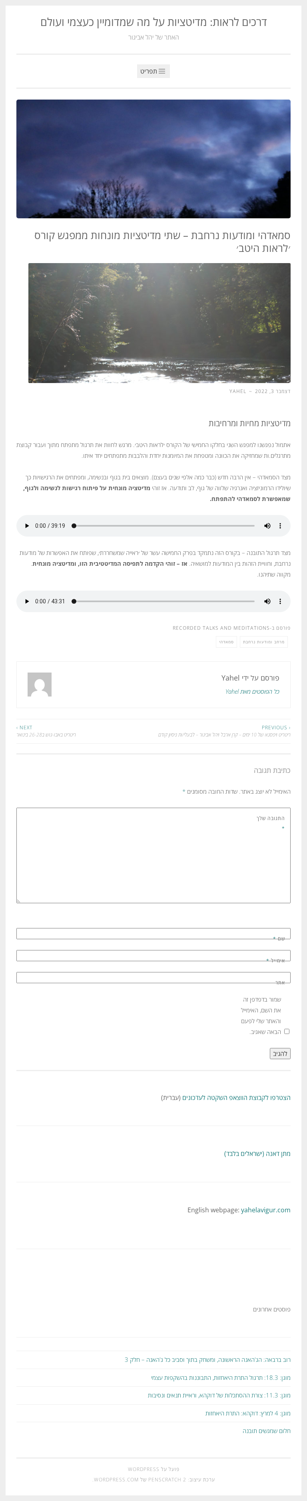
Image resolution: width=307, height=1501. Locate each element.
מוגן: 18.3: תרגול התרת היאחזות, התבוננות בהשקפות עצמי (221, 1377)
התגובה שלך (271, 823)
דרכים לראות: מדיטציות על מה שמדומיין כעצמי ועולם (153, 21)
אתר (280, 982)
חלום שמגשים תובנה (267, 1431)
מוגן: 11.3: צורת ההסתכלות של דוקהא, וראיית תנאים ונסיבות (219, 1395)
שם (279, 938)
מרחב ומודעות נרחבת (264, 642)
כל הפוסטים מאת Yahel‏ (252, 691)
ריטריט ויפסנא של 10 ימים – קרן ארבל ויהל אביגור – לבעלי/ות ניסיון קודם (224, 731)
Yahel (237, 391)
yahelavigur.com (266, 1210)
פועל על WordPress (153, 1469)
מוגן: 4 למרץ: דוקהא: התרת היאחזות (248, 1413)
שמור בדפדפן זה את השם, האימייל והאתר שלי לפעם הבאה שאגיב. (261, 1015)
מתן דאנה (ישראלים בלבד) (257, 1153)
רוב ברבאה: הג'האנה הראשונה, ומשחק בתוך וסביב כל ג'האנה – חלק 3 (208, 1359)
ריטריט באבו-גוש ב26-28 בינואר (46, 731)
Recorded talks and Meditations (221, 628)
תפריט (149, 71)
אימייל (275, 960)
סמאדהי (226, 642)
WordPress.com (116, 1479)
